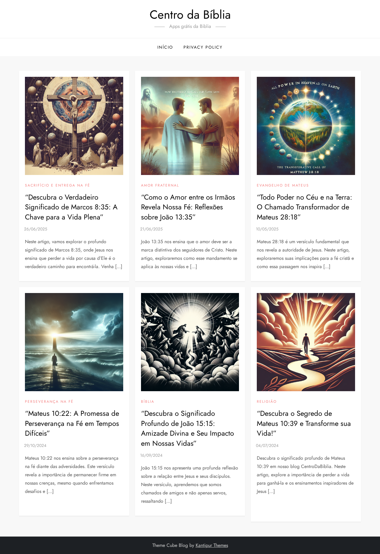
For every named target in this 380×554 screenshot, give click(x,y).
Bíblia (147, 401)
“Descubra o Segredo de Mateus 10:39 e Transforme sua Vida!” (304, 423)
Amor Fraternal (160, 185)
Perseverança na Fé (49, 401)
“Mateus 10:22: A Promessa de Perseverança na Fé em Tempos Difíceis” (72, 423)
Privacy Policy (203, 47)
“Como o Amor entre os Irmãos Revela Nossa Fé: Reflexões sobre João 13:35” (188, 207)
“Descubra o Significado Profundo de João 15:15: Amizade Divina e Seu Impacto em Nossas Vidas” (187, 428)
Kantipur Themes (212, 545)
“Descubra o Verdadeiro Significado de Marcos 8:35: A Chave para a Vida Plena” (71, 207)
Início (165, 47)
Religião (267, 401)
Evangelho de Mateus (283, 185)
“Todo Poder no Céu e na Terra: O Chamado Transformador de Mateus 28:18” (304, 207)
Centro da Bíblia (190, 14)
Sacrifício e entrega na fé (57, 185)
